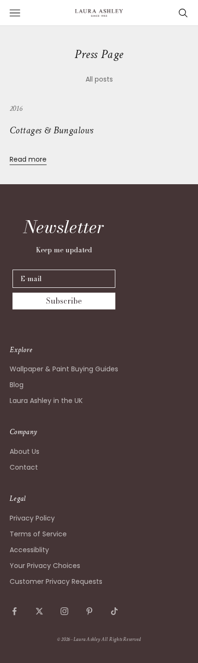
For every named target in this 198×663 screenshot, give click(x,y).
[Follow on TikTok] (114, 611)
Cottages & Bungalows (51, 130)
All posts (99, 79)
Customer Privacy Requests (56, 581)
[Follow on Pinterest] (89, 611)
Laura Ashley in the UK (46, 400)
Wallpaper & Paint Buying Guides (64, 369)
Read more (28, 159)
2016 (16, 108)
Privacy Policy (32, 518)
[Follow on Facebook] (14, 611)
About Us (24, 451)
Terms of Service (38, 534)
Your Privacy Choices (45, 565)
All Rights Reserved (121, 639)
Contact (24, 467)
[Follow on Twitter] (39, 611)
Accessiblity (29, 550)
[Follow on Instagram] (64, 611)
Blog (17, 385)
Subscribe (64, 301)
